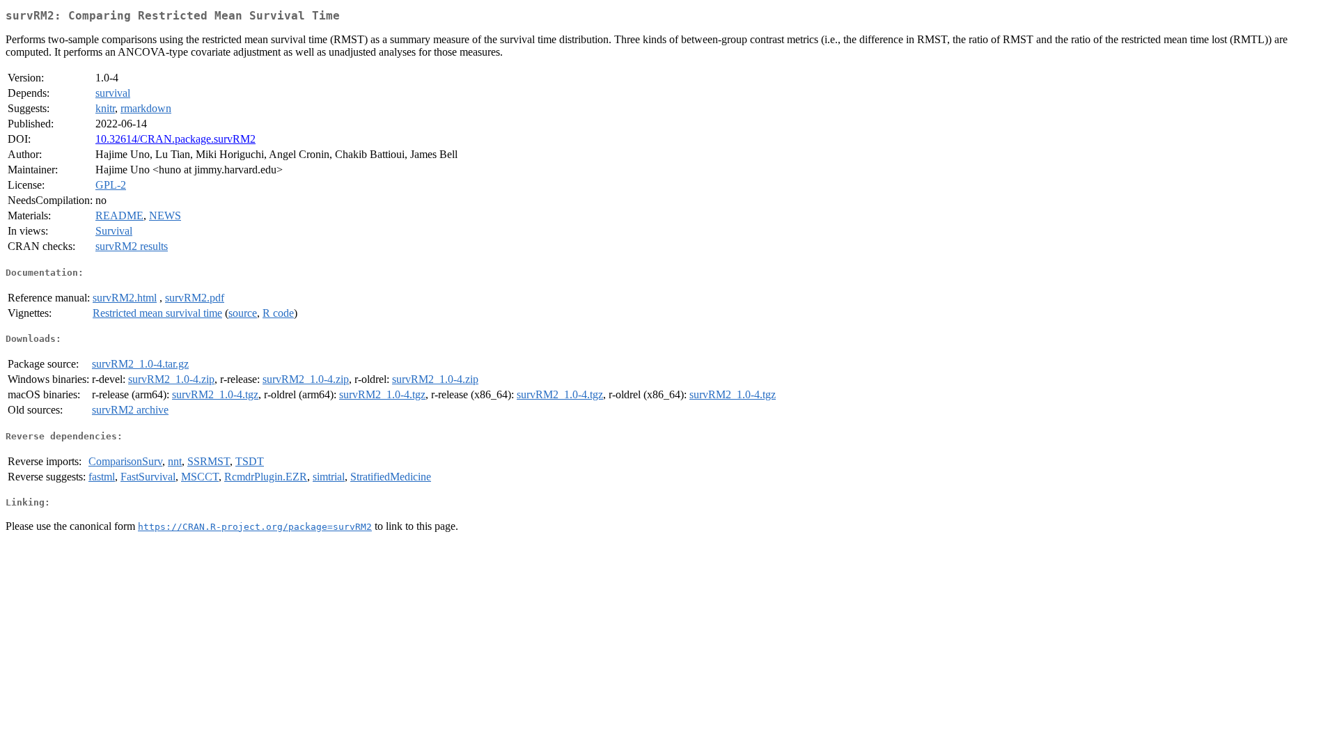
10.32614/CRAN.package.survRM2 (175, 139)
